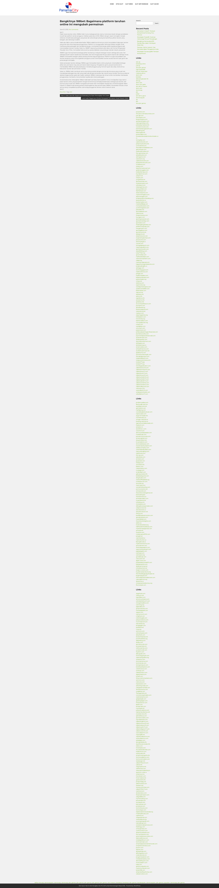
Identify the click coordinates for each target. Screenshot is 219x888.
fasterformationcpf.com (143, 168)
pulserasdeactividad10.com (144, 562)
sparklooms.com (141, 352)
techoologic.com (141, 810)
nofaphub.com (140, 616)
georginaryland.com (142, 517)
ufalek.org (139, 260)
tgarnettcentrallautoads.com (144, 423)
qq (137, 99)
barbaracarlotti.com (141, 564)
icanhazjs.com (140, 553)
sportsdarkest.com (141, 211)
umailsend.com (140, 164)
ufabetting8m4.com (142, 721)
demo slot (139, 75)
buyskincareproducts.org (143, 572)
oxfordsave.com (141, 185)
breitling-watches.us (142, 421)
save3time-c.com (141, 429)
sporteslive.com (140, 223)
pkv (137, 92)
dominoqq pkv (140, 97)
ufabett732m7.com (142, 789)
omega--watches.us (142, 419)
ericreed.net (139, 530)
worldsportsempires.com (143, 287)
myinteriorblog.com (142, 798)
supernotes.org (140, 285)
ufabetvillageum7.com (142, 729)
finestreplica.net (141, 748)
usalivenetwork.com (142, 142)
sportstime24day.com (142, 221)
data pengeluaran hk (142, 79)
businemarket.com (141, 202)
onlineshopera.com (141, 633)
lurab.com (139, 864)
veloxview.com (140, 388)
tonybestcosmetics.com (143, 845)
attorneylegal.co (141, 241)
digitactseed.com (141, 674)
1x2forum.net (140, 595)
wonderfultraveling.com (143, 487)
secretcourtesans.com (142, 599)
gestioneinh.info (141, 780)
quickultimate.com (141, 337)
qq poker (166, 882)
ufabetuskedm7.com (142, 381)
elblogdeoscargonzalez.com (144, 506)
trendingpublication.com (143, 366)
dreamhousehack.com (142, 832)
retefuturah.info (140, 753)
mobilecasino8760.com (143, 534)
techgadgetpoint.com (142, 245)
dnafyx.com (139, 642)
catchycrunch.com (141, 614)
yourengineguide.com (142, 821)
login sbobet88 (140, 69)
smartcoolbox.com (141, 347)
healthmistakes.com (142, 275)
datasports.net (140, 234)
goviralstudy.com (141, 557)
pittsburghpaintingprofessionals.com (147, 332)
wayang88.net (140, 734)
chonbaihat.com (141, 504)
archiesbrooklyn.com (142, 498)
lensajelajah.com (141, 625)
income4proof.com (141, 622)
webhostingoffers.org (142, 657)
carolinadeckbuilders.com (143, 449)
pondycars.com (140, 806)
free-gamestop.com (142, 153)
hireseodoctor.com (141, 702)
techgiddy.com (140, 140)
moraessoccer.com (141, 481)
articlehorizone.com (142, 689)
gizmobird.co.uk (141, 408)
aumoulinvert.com (141, 545)
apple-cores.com (141, 560)
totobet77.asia (140, 362)
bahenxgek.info (140, 132)
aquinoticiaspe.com (142, 196)
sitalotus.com (140, 283)
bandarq (138, 77)
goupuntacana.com (142, 608)
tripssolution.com (141, 684)
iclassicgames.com (141, 187)
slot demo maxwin (141, 86)
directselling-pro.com (142, 860)
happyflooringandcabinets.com (145, 264)
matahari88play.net (142, 204)
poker (137, 94)
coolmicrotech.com (142, 830)
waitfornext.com (141, 768)
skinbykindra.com (141, 851)
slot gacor (154, 4)
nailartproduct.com (141, 672)
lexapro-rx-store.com (142, 570)
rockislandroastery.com (143, 859)
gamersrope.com (141, 149)
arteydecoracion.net (142, 511)
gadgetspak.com (141, 699)
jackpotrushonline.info (142, 144)
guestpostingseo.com (142, 121)
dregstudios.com (141, 478)
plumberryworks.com (142, 334)
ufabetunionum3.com (142, 723)
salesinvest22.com (141, 783)
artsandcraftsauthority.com (144, 872)
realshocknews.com (142, 272)
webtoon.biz (139, 213)
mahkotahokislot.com (142, 256)
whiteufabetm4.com (142, 738)
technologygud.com (142, 270)
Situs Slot (119, 4)
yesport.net (139, 176)
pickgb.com (139, 273)
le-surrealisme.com (141, 442)
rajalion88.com (140, 606)
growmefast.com (141, 255)
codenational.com (141, 855)
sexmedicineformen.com (143, 341)
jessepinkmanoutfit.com (143, 162)
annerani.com (140, 459)
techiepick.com (140, 802)
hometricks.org (140, 319)
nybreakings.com (141, 823)
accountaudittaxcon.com (143, 303)
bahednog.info (140, 130)
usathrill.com (140, 815)
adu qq (138, 62)
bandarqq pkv (141, 882)
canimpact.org (140, 555)
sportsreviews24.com (142, 249)
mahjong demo (140, 73)
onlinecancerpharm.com (143, 258)
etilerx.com (139, 746)
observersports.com (142, 192)
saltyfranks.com (140, 457)
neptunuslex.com (141, 414)
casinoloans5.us (140, 538)
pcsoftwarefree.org (141, 638)
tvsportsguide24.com (142, 247)
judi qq (138, 65)
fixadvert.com (140, 425)
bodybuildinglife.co (141, 266)
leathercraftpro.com (142, 320)
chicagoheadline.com (142, 603)
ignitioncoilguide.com (142, 866)
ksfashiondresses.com (142, 277)
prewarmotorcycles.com (143, 436)
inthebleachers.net (141, 568)
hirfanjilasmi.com (141, 317)
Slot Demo (129, 4)
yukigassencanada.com (143, 687)
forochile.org (139, 483)
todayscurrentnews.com (143, 360)
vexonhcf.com (140, 431)
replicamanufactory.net (143, 712)
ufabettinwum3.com (142, 375)
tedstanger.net (140, 761)
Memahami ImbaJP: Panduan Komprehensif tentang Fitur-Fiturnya (146, 33)
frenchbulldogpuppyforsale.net (145, 574)
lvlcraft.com (139, 676)
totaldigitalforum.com (142, 840)
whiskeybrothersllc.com (143, 392)
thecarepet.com (141, 117)
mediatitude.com (141, 434)
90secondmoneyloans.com (144, 678)
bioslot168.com (140, 870)
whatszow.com (140, 659)
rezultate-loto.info (141, 714)
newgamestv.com (141, 228)
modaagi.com (140, 470)
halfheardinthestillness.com (144, 526)
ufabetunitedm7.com (142, 379)
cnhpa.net (139, 281)
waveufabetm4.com (142, 733)
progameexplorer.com (142, 857)
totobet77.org (140, 364)
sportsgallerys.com (141, 230)
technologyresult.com (142, 655)
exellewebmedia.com (142, 151)
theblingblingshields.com (143, 224)
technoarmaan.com (142, 842)
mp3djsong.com (141, 410)
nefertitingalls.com (141, 618)
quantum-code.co (141, 772)
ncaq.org (138, 629)
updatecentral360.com (143, 288)
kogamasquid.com (141, 575)
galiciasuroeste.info (141, 474)
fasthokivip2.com (141, 191)
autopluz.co (139, 427)
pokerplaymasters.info (142, 125)
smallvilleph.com (141, 472)
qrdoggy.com (140, 268)
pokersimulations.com (142, 710)
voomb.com (139, 243)
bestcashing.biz (140, 494)
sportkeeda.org (140, 307)
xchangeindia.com (141, 828)
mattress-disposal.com (143, 262)
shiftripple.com (140, 343)
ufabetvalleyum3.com (142, 386)
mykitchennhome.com (143, 543)
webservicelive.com (142, 874)
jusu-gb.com (139, 115)
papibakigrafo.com (141, 551)
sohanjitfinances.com (142, 349)
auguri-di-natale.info (142, 415)
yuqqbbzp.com (140, 691)
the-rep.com (139, 455)
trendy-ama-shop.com (142, 787)
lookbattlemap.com (142, 172)
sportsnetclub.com (141, 181)
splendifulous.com (141, 716)
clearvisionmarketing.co (143, 770)
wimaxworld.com (141, 491)
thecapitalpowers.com (142, 356)
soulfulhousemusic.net (142, 351)
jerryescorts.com (141, 240)
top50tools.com (140, 453)
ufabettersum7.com (142, 371)
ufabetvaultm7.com (142, 727)
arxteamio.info (140, 300)
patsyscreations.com (142, 620)
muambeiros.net (141, 500)
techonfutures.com (142, 808)
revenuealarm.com (141, 862)
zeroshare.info (140, 464)
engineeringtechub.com (143, 238)
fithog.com (139, 513)
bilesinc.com (139, 466)
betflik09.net (140, 627)
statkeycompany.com (142, 447)
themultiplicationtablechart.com (145, 577)
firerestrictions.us (141, 496)
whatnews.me (140, 774)
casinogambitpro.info (142, 123)
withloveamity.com (141, 648)
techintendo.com (141, 663)
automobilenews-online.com (144, 836)
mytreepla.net (140, 708)
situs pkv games (141, 67)
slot (71, 92)
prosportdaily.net (141, 781)
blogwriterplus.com (141, 119)
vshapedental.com (141, 817)
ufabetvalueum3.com (142, 725)
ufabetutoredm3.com (142, 383)
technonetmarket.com (143, 759)
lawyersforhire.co (141, 200)
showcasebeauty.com (142, 444)
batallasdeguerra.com (142, 476)
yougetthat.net (140, 179)
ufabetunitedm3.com (142, 377)
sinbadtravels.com (141, 155)
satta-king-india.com (142, 685)
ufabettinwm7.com (141, 373)
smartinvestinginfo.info (143, 755)
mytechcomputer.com (143, 868)
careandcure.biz (140, 311)
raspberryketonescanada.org (144, 812)
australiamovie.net (141, 406)
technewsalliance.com (142, 757)
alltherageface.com (141, 853)
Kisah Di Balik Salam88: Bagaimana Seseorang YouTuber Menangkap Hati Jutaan (85, 95)
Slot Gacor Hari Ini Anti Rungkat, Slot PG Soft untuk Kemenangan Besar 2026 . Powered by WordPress (109, 886)
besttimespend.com (142, 309)
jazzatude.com (140, 461)
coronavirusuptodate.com (143, 695)
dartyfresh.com (140, 635)
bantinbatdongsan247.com (144, 128)
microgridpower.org (142, 322)
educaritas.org (140, 623)
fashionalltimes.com (142, 838)
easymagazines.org (142, 315)
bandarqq (119, 882)
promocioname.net (142, 489)
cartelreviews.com (141, 669)
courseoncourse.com (142, 127)
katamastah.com (141, 290)
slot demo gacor (141, 96)
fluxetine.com (140, 532)
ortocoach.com (140, 328)
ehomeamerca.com (142, 661)
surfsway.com (140, 670)
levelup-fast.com (141, 706)
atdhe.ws (138, 523)
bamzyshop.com (141, 804)
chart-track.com (140, 485)
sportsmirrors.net (141, 232)
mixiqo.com (139, 324)
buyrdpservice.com (141, 174)
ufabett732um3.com (142, 763)
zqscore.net (139, 292)
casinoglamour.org (141, 579)
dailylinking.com (141, 640)
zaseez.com (139, 612)
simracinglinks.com (141, 438)
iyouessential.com (141, 646)
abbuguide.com (140, 653)
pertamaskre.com (141, 134)
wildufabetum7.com (142, 394)
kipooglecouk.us (141, 542)
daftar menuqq (39, 882)
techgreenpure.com (142, 665)
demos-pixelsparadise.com (144, 432)
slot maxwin (111, 882)
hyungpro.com (140, 217)
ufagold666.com (141, 797)
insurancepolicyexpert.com (144, 446)
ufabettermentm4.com (143, 369)
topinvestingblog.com (142, 451)
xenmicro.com (140, 631)
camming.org (140, 605)
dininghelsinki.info (141, 742)
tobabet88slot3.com (142, 358)
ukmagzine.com (141, 157)
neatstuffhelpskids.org (142, 479)
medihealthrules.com (142, 813)
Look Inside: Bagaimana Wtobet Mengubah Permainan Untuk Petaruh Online (105, 98)
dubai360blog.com (141, 251)
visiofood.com (140, 791)
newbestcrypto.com (142, 183)
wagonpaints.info (141, 766)
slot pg (138, 81)
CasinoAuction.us (141, 540)
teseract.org (139, 785)
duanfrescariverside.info (143, 744)
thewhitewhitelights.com (143, 521)
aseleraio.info (140, 294)
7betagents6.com (141, 693)
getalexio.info (140, 302)
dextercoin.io (140, 581)
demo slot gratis (141, 84)
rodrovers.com (140, 682)
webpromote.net (141, 508)
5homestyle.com (141, 585)
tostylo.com (139, 177)
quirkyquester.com (141, 339)
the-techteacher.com (142, 834)
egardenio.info (140, 298)
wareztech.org (140, 159)
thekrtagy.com (140, 827)
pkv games (72, 882)
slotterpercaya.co (141, 345)
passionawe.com (141, 330)
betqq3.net (139, 536)
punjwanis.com (140, 112)
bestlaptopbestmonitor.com (144, 515)
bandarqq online (141, 64)
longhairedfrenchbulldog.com (145, 198)
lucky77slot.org (140, 253)
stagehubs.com (140, 593)
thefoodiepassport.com (143, 547)
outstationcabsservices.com (144, 825)
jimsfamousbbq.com (142, 402)
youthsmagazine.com (142, 208)
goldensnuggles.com (142, 170)
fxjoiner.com (139, 849)
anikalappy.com (140, 740)
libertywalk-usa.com (142, 404)
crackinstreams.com (142, 697)
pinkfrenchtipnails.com (142, 226)
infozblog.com (140, 502)
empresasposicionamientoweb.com (146, 844)
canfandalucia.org (141, 819)
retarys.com (139, 166)
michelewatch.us (141, 417)
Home (112, 4)
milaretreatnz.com (141, 468)
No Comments (73, 29)
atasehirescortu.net (142, 236)
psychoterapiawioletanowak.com (146, 335)
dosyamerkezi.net (141, 440)
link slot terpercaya (141, 71)
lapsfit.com (139, 704)
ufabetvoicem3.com (142, 731)
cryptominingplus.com (142, 194)
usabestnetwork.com (142, 160)
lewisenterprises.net (142, 637)
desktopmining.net (141, 566)
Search (138, 20)
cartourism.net (140, 558)
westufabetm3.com (142, 390)
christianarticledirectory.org (144, 583)
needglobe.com (141, 326)
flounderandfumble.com (143, 749)
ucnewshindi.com (141, 145)
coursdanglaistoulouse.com (144, 412)
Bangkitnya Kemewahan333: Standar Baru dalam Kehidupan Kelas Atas (146, 43)
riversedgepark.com (142, 610)
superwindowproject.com (143, 549)
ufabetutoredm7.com (142, 384)
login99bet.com (141, 597)
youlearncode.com (141, 650)
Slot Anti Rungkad (141, 4)
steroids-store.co (141, 510)
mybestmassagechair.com (144, 528)
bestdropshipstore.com (143, 667)
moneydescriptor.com (142, 206)
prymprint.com (140, 305)
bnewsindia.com (141, 800)
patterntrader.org (141, 279)
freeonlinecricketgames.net (144, 493)
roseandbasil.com (141, 519)
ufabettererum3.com (142, 367)
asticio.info (139, 296)
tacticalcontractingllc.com (143, 354)
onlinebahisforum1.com (143, 601)
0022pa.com (140, 463)
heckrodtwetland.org (142, 525)
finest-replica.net (141, 778)
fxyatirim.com (140, 652)
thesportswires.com (142, 215)
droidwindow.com (141, 793)
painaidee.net (140, 209)
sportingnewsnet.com (142, 219)
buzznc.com (139, 847)
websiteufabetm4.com (143, 736)
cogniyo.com (140, 313)
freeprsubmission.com (142, 795)
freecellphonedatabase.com (144, 147)
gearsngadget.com (142, 701)
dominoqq (139, 90)
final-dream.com (141, 776)
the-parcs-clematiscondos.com (145, 113)
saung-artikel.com (141, 189)
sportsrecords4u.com (142, 717)
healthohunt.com (141, 751)
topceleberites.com (142, 719)
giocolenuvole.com (141, 644)
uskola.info (139, 765)
